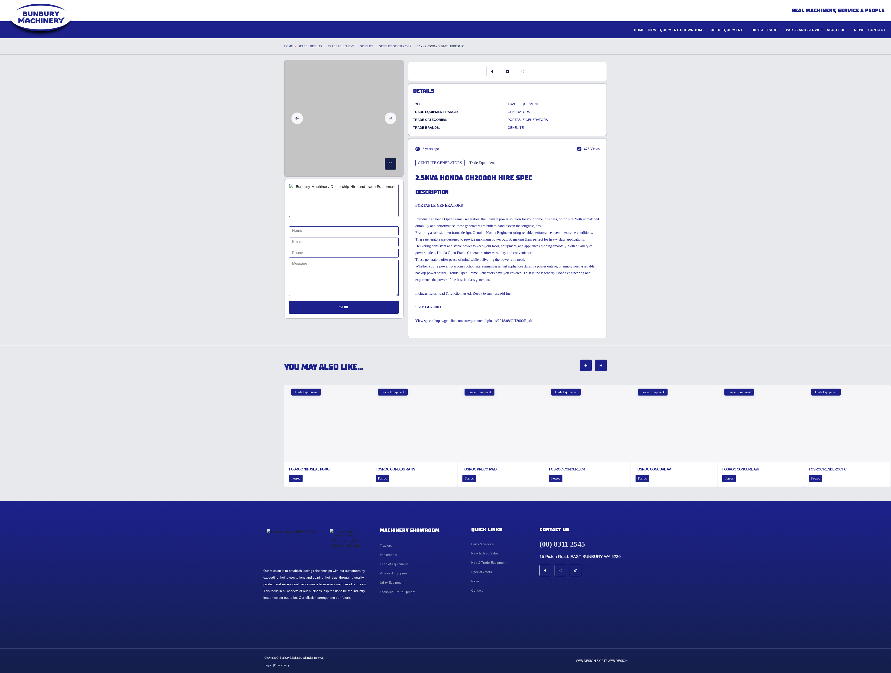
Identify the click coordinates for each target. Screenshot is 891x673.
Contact (877, 30)
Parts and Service (804, 30)
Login (268, 665)
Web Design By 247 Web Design (602, 661)
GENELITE (366, 46)
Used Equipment (727, 30)
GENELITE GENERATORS (395, 46)
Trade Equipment (341, 46)
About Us (836, 30)
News (859, 30)
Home (639, 30)
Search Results (310, 46)
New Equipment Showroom (675, 30)
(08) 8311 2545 (562, 544)
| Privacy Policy (281, 665)
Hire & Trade (764, 30)
